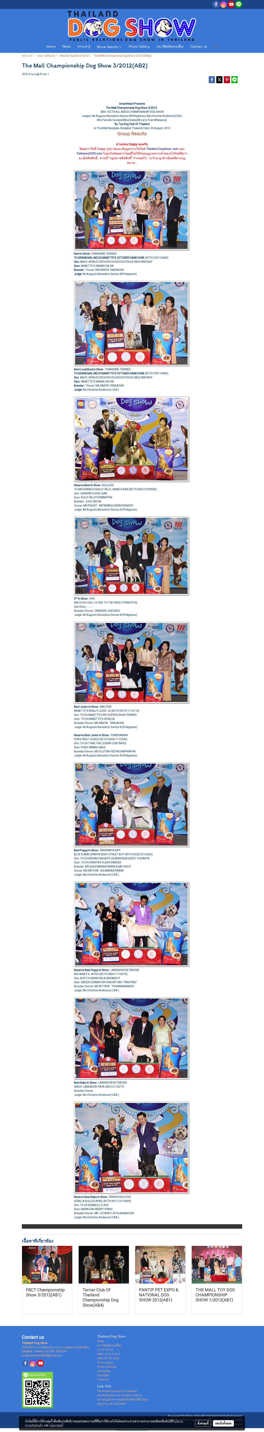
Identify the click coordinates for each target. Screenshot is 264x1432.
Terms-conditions (106, 1366)
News (66, 46)
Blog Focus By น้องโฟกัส (111, 1403)
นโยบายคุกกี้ (56, 1425)
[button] (216, 46)
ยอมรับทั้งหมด (223, 1423)
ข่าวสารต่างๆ (105, 1349)
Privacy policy (105, 1362)
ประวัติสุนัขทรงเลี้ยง (170, 46)
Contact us (198, 46)
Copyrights (103, 1375)
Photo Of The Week (108, 1358)
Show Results (108, 47)
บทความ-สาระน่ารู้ (108, 1353)
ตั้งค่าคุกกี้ (203, 1423)
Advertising (103, 1371)
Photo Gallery (139, 46)
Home (51, 46)
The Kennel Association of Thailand (117, 1391)
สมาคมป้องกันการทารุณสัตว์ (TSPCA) (119, 1395)
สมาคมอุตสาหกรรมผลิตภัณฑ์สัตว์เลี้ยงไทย (122, 1399)
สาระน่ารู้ (83, 46)
